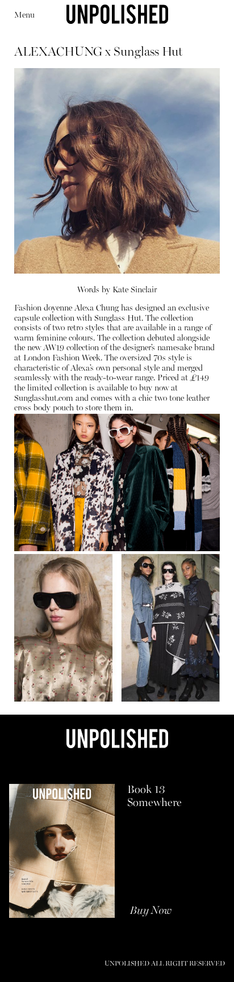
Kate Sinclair (134, 290)
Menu (24, 15)
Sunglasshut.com (43, 399)
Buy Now (151, 911)
